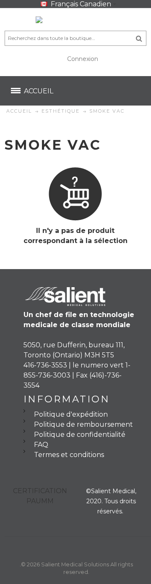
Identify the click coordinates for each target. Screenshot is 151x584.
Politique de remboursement (83, 424)
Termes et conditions (69, 455)
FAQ (41, 445)
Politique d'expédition (71, 414)
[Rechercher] (139, 38)
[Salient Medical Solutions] (75, 21)
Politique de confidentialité (79, 435)
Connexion (82, 59)
